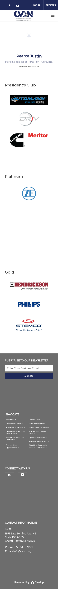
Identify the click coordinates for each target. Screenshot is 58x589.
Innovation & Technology (39, 427)
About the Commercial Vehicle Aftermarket (38, 446)
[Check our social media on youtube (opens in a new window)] (17, 5)
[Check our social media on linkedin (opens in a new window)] (11, 5)
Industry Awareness (37, 424)
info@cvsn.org (22, 551)
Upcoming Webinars (37, 438)
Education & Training (14, 427)
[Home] (23, 15)
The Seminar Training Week (37, 432)
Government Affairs (14, 424)
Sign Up (28, 375)
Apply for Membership (38, 441)
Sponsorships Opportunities (11, 446)
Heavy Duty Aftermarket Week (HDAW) (15, 432)
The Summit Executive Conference (15, 439)
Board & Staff (34, 420)
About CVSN (11, 420)
